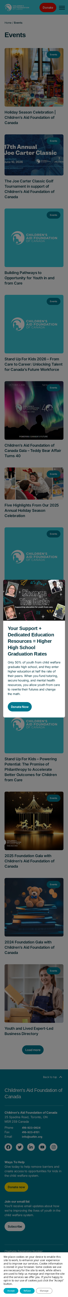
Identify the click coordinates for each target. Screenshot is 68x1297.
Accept (11, 1290)
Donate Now (20, 707)
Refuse (27, 1290)
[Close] (60, 585)
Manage (44, 1290)
